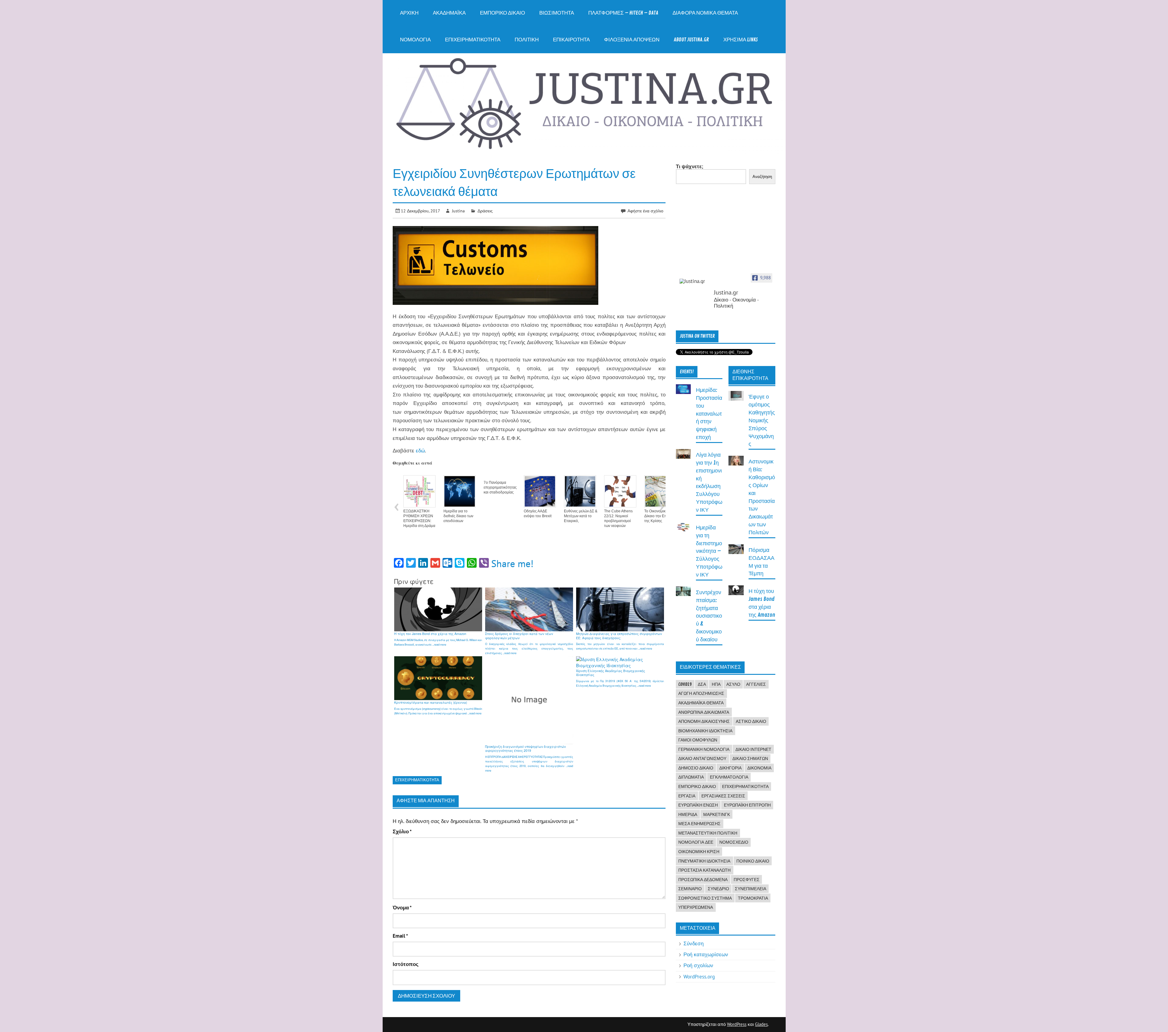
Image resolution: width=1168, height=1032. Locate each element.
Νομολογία (415, 40)
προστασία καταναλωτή (704, 870)
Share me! (512, 563)
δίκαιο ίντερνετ (753, 749)
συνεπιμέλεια (750, 888)
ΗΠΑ (716, 684)
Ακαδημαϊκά (449, 13)
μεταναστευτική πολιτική (707, 833)
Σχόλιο (402, 831)
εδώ (420, 450)
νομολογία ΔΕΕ (695, 842)
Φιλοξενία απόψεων (631, 40)
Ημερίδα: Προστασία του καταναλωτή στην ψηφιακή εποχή (709, 414)
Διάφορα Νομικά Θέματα (705, 13)
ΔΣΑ (702, 684)
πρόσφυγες (747, 879)
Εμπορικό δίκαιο (502, 13)
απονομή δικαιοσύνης (704, 721)
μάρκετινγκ (716, 814)
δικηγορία (730, 768)
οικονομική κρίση (698, 851)
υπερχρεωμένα (695, 907)
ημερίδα (687, 814)
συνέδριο (718, 888)
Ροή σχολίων (698, 965)
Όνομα (402, 907)
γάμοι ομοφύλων (697, 740)
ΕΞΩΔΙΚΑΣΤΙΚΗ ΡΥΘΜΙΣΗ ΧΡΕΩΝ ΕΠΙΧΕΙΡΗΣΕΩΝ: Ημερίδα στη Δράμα (419, 518)
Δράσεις (485, 211)
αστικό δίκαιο (751, 721)
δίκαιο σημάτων (750, 758)
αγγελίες (756, 684)
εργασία (686, 796)
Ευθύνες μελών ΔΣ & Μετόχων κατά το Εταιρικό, (580, 516)
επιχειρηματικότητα (417, 780)
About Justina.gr (691, 40)
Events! (687, 372)
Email (400, 936)
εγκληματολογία (729, 777)
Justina (458, 211)
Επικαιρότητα (571, 40)
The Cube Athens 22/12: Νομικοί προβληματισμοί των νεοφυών (618, 518)
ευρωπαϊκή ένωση (698, 805)
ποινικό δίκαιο (752, 861)
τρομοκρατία (753, 898)
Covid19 (685, 684)
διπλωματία (691, 777)
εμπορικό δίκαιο (697, 786)
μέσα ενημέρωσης (699, 823)
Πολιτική (527, 40)
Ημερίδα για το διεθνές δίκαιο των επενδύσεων (458, 516)
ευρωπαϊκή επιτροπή (747, 805)
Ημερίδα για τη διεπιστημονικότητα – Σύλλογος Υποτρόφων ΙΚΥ (709, 551)
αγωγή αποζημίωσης (701, 693)
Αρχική (409, 13)
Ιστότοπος (406, 964)
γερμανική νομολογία (703, 749)
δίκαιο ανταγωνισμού (702, 758)
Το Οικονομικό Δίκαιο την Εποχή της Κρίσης (658, 516)
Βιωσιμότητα (556, 13)
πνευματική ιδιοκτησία (704, 861)
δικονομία (759, 768)
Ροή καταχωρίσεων (705, 954)
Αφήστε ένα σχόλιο (645, 211)
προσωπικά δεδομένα (703, 879)
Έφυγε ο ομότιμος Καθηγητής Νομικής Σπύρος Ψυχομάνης (762, 420)
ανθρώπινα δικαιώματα (703, 712)
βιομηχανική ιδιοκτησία (705, 731)
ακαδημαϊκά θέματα (701, 703)
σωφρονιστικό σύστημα (705, 898)
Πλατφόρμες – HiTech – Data (623, 13)
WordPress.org (699, 976)
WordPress (736, 1024)
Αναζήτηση (762, 176)
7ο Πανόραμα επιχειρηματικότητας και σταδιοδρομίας (500, 487)
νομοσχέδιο (733, 842)
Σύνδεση (693, 943)
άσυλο (733, 684)
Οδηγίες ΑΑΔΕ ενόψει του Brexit (537, 513)
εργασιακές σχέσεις (723, 796)
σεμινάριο (690, 888)
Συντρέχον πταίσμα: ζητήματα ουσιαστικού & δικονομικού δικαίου (709, 616)
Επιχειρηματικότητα (472, 40)
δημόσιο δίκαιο (695, 768)
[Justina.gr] (695, 281)
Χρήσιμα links (740, 40)
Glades (761, 1024)
